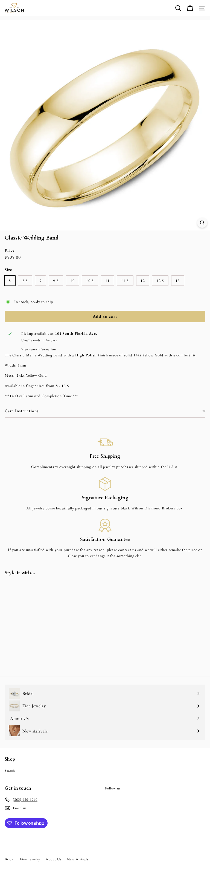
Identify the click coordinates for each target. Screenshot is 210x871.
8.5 (25, 280)
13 (178, 280)
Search (10, 770)
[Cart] (189, 8)
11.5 (125, 280)
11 (107, 280)
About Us (54, 859)
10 (72, 280)
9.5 (56, 280)
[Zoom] (202, 223)
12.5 (160, 280)
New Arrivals (77, 859)
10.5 (90, 280)
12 (143, 280)
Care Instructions (22, 410)
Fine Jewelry (30, 859)
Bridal (9, 859)
